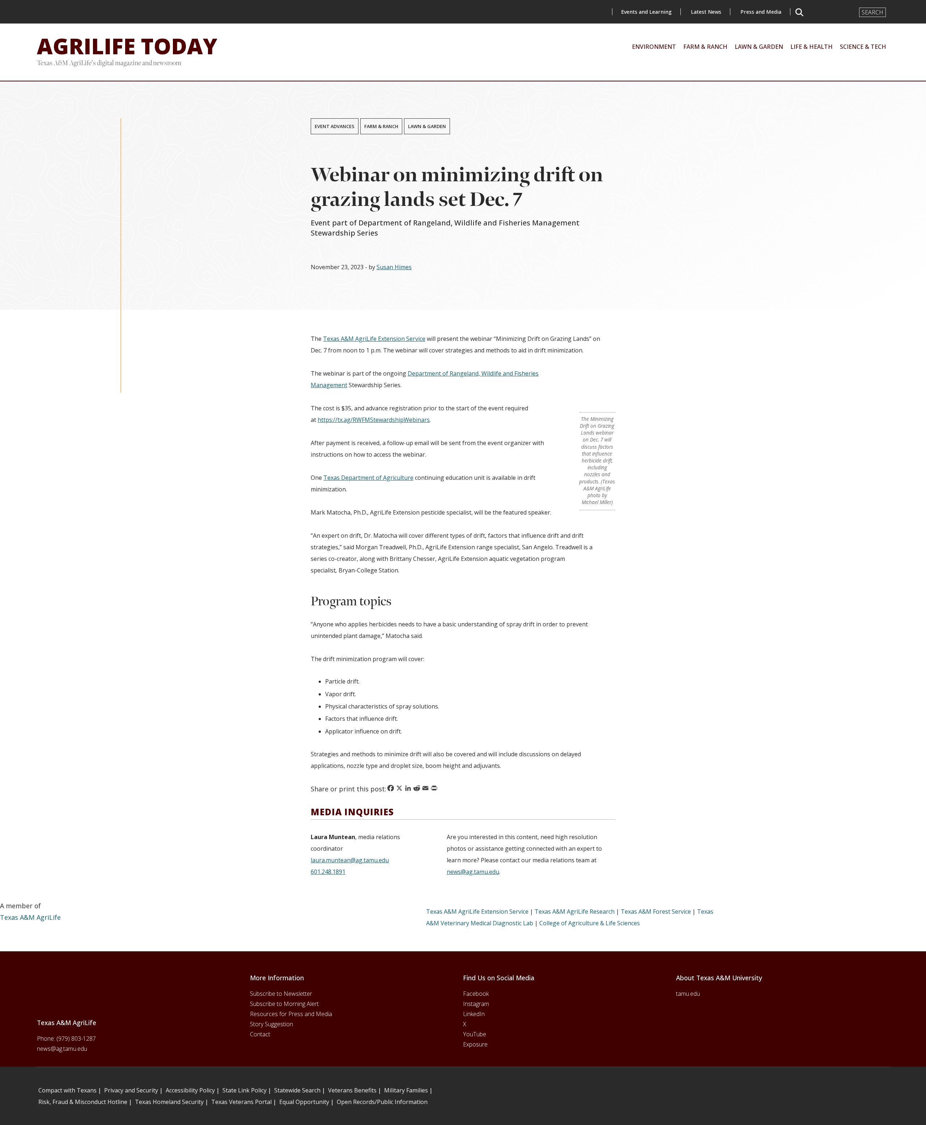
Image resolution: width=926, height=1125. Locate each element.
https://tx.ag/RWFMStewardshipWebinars (374, 420)
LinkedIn (474, 1014)
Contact (260, 1034)
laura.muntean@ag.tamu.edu (350, 860)
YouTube (474, 1034)
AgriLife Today (127, 46)
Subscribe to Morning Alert (284, 1004)
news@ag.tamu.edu (473, 872)
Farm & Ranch (381, 126)
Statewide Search (297, 1090)
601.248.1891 (328, 872)
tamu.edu (688, 994)
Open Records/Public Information (382, 1102)
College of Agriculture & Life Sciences (589, 923)
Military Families (406, 1090)
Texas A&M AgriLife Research (575, 911)
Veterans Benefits (352, 1090)
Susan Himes (394, 267)
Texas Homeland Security (169, 1102)
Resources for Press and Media (291, 1014)
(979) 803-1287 (76, 1038)
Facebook (476, 994)
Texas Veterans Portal (241, 1102)
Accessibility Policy (190, 1090)
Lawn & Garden (427, 126)
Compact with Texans (67, 1090)
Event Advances (334, 126)
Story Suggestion (271, 1024)
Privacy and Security (131, 1090)
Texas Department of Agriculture (368, 478)
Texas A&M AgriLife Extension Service (374, 339)
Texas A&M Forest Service (656, 911)
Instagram (476, 1004)
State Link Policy (244, 1090)
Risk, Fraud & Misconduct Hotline (82, 1102)
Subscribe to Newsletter (281, 994)
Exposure (475, 1044)
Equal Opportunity (304, 1102)
